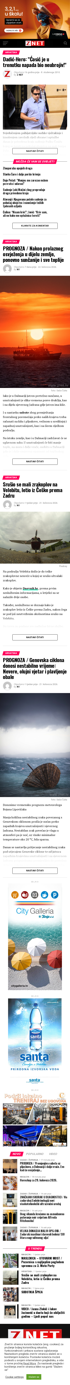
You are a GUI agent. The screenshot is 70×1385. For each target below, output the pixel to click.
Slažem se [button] (34, 1377)
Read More (29, 1363)
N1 (18, 269)
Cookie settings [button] (14, 1377)
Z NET (20, 75)
